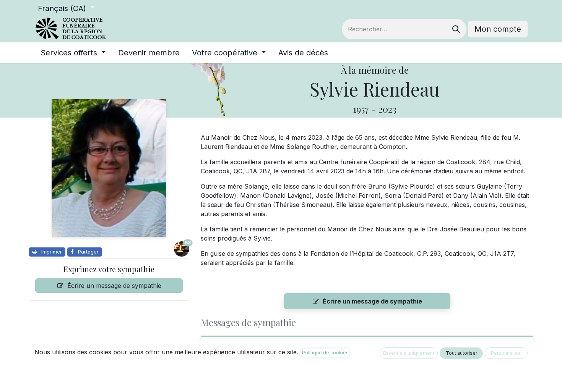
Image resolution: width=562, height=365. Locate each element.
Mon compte (497, 29)
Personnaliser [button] (506, 353)
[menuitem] (73, 52)
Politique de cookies (325, 352)
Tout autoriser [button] (461, 353)
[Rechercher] (456, 29)
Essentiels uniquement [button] (408, 353)
